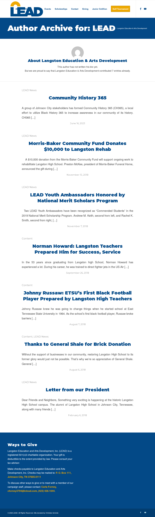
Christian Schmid (52, 513)
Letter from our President (77, 390)
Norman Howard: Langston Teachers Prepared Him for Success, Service (77, 249)
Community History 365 (77, 98)
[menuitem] (18, 9)
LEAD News (29, 90)
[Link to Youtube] (145, 8)
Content (27, 238)
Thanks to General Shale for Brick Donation (77, 344)
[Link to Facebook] (140, 8)
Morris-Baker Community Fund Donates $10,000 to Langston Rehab (77, 146)
